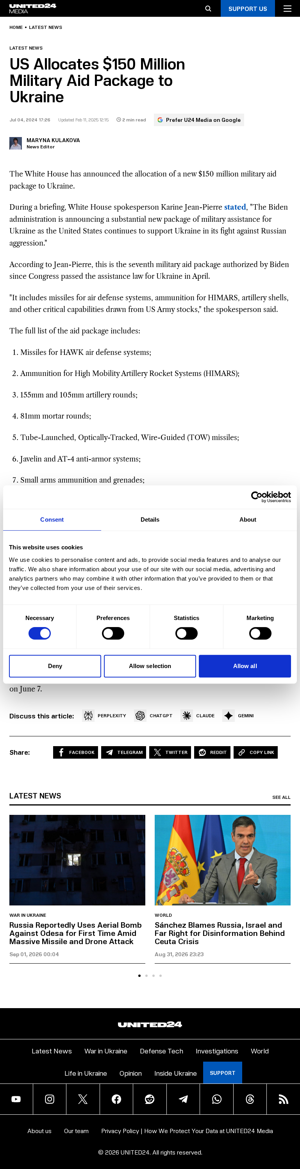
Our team (76, 1130)
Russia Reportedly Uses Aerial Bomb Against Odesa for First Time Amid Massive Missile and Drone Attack (75, 932)
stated (235, 207)
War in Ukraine (27, 915)
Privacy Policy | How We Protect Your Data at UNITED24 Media (187, 1130)
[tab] (139, 976)
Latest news (45, 27)
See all (281, 797)
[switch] (113, 633)
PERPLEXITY (112, 715)
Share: (19, 752)
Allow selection (150, 666)
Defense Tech (161, 1050)
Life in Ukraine (85, 1073)
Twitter (176, 752)
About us (39, 1130)
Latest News (52, 1050)
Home (16, 27)
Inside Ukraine (175, 1073)
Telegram (130, 752)
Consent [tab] (52, 519)
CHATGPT (161, 715)
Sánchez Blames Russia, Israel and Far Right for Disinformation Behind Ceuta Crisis (220, 932)
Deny (55, 666)
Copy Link (262, 752)
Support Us (248, 8)
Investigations (217, 1050)
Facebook (82, 752)
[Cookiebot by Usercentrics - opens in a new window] (257, 497)
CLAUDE (205, 715)
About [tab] (248, 519)
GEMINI (246, 715)
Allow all (245, 666)
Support (223, 1072)
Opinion (131, 1073)
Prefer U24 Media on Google (203, 119)
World (163, 915)
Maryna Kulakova (53, 140)
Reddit (218, 752)
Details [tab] (150, 519)
